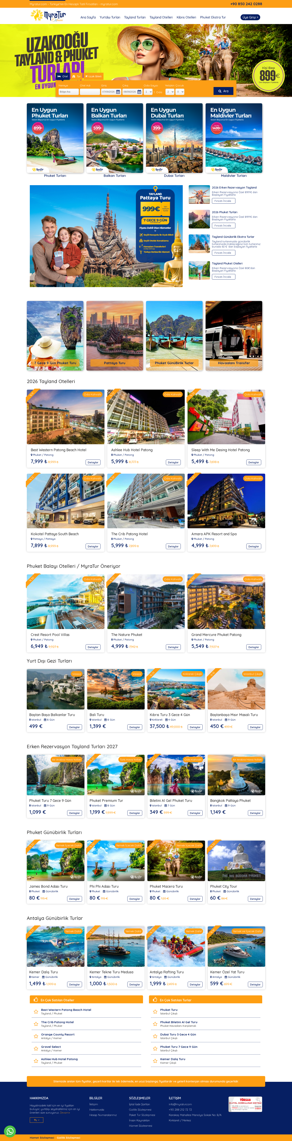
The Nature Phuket (126, 634)
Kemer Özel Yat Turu (227, 972)
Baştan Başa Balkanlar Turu (52, 714)
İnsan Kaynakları (139, 1120)
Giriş (104, 85)
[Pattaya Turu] (117, 369)
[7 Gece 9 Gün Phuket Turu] (58, 369)
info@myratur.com (180, 1104)
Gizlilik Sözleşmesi (140, 1109)
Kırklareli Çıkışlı (192, 674)
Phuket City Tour (223, 886)
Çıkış (125, 85)
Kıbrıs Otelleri (186, 17)
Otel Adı (85, 85)
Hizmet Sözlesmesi (140, 1125)
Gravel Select (51, 1047)
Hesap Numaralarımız (103, 1115)
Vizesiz (76, 674)
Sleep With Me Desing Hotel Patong (220, 450)
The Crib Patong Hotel (129, 534)
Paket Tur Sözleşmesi (142, 1115)
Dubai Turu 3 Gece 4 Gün (178, 1034)
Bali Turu (97, 714)
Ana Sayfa (88, 17)
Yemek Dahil (73, 931)
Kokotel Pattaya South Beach (55, 534)
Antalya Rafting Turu (167, 972)
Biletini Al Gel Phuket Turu (171, 800)
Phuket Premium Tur (106, 800)
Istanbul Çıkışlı (253, 674)
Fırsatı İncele (223, 201)
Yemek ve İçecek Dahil (247, 931)
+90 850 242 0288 (246, 3)
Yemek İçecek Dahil (68, 845)
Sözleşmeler (139, 1098)
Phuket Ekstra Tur (213, 17)
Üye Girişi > (250, 17)
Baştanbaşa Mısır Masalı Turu (234, 714)
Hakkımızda (96, 1109)
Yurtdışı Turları (110, 17)
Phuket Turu (169, 1010)
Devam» (64, 1112)
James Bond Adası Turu (48, 886)
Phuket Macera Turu (166, 886)
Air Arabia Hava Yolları (66, 759)
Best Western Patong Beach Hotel (58, 450)
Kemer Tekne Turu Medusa (111, 972)
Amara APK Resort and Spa (214, 534)
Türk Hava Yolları (130, 759)
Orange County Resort (57, 1034)
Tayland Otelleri (161, 17)
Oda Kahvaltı (92, 394)
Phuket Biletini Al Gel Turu (178, 1022)
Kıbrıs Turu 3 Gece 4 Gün (170, 714)
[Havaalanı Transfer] (237, 369)
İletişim (93, 1104)
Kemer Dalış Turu (43, 972)
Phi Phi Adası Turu (104, 886)
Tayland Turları (135, 17)
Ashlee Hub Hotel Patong (132, 450)
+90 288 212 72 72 (180, 1109)
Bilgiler (95, 1098)
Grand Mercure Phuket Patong (216, 634)
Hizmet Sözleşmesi (42, 1137)
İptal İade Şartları (139, 1104)
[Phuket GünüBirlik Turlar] (177, 369)
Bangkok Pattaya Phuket (230, 800)
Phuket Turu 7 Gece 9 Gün (50, 800)
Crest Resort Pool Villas (50, 634)
